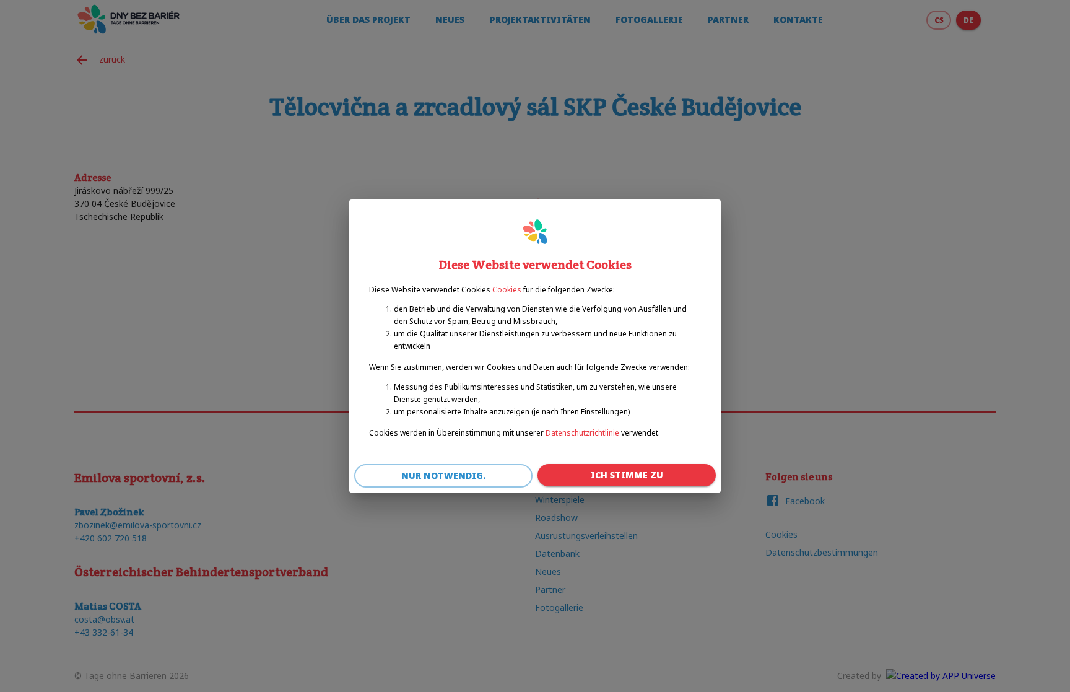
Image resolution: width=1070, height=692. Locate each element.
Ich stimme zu (627, 475)
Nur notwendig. (443, 475)
